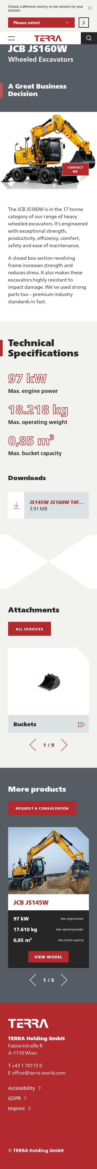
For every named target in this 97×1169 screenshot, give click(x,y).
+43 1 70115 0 (27, 1065)
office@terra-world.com (38, 1072)
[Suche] (89, 38)
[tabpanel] (48, 690)
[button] (41, 22)
